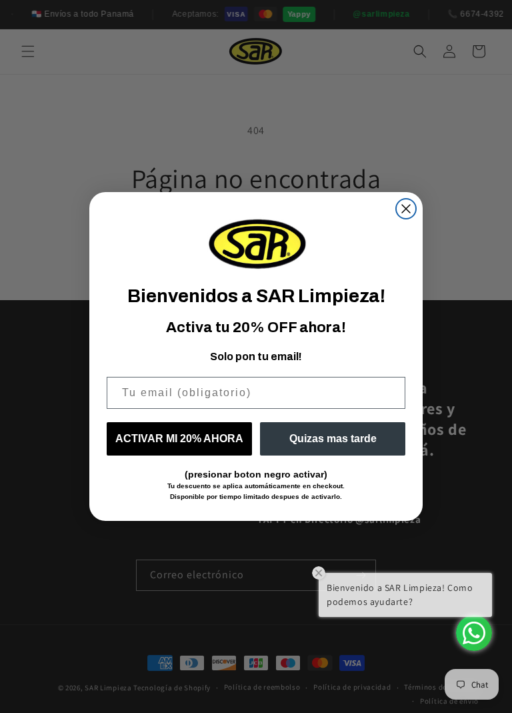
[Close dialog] (406, 209)
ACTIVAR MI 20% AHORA (179, 438)
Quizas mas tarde (333, 438)
